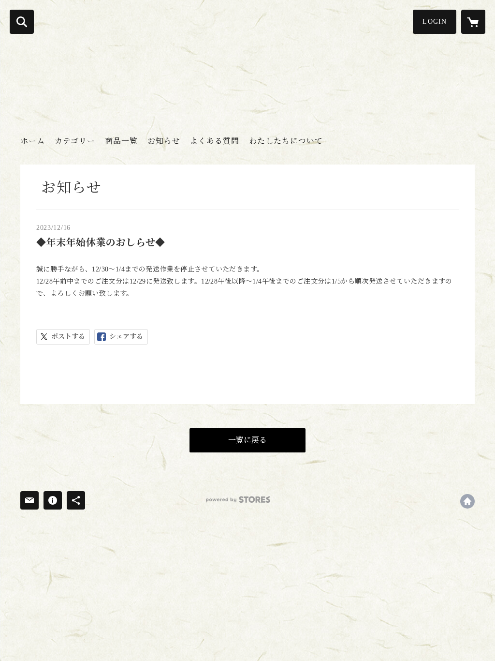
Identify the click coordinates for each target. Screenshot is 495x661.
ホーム (32, 141)
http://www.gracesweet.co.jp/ (467, 501)
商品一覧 (121, 141)
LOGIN (434, 21)
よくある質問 (214, 141)
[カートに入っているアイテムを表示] (473, 22)
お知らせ (163, 141)
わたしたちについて (286, 141)
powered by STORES (238, 499)
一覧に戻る (247, 440)
